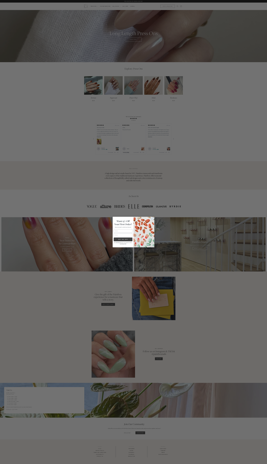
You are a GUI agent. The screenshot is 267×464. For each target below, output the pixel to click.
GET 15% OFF (123, 239)
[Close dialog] (152, 218)
